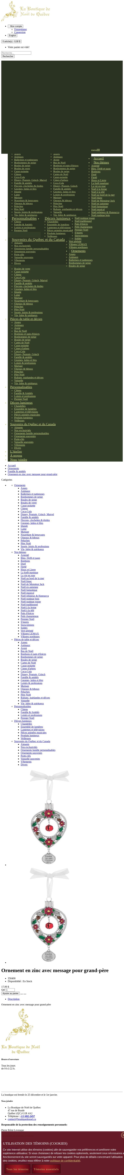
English (12, 35)
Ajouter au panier (10, 993)
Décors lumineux (23, 721)
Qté (3, 989)
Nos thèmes (20, 552)
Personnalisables (22, 706)
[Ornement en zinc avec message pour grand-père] (49, 864)
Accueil (12, 465)
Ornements (13, 468)
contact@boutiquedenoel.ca (22, 1119)
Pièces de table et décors (26, 639)
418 (28, 1116)
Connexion (20, 32)
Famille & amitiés (17, 471)
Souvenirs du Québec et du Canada (32, 741)
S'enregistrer (20, 29)
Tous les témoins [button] (17, 1169)
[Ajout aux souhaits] (21, 994)
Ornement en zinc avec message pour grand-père (32, 474)
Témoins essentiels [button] (46, 1169)
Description (14, 999)
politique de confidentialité (65, 1160)
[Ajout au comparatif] (25, 994)
